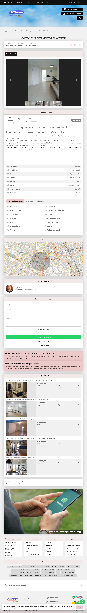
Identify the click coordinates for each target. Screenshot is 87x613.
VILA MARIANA (9, 556)
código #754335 (43, 567)
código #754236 (33, 570)
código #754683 (29, 567)
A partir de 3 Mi (71, 554)
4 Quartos (49, 551)
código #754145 (40, 575)
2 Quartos (49, 545)
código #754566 (55, 575)
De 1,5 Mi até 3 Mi (72, 551)
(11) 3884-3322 (75, 9)
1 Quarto (48, 542)
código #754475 (33, 573)
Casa (27, 548)
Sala (27, 551)
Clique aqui (9, 484)
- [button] (6, 247)
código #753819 (73, 567)
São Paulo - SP (23, 31)
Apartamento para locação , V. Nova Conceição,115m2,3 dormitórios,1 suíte (28, 419)
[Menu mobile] (5, 2)
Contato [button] (29, 2)
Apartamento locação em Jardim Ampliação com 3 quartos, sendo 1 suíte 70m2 (29, 380)
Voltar (80, 31)
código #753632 (16, 575)
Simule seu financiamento (44, 2)
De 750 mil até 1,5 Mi (73, 548)
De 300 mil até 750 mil (73, 545)
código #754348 (68, 573)
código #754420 (48, 570)
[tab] (11, 54)
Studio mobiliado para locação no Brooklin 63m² (20, 458)
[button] (11, 80)
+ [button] (6, 244)
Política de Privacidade (11, 608)
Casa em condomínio (32, 545)
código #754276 (18, 573)
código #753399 (48, 573)
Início (8, 31)
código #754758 (63, 570)
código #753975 (70, 575)
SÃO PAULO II (9, 553)
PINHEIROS (8, 545)
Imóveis (10, 2)
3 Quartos (49, 548)
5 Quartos (49, 554)
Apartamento (33, 31)
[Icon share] (79, 18)
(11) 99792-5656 (75, 13)
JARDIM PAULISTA (10, 542)
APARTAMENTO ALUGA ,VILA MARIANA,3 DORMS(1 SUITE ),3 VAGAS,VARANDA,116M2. (31, 438)
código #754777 (58, 567)
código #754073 (14, 567)
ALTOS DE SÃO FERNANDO (9, 549)
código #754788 (18, 570)
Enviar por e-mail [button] (44, 330)
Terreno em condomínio (33, 554)
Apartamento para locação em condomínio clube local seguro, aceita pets (27, 400)
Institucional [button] (18, 2)
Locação (14, 31)
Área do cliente (75, 2)
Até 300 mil (70, 542)
